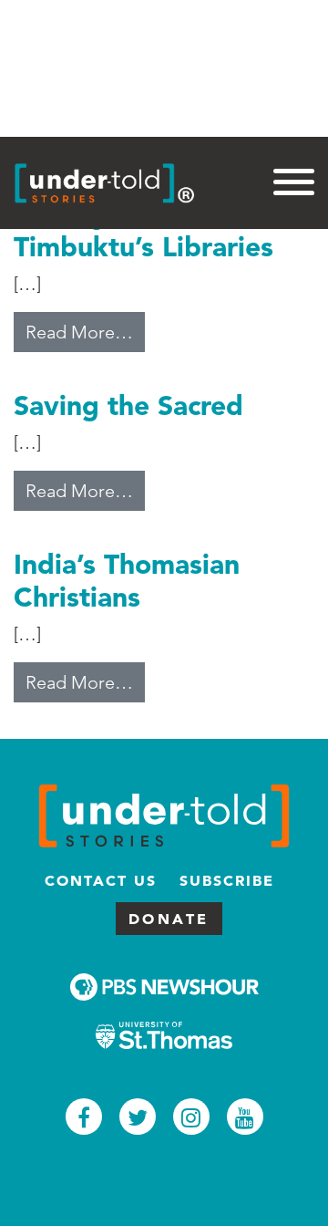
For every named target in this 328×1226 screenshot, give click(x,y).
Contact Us (101, 880)
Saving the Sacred (128, 405)
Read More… (85, 331)
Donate (169, 918)
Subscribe (226, 880)
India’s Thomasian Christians (127, 580)
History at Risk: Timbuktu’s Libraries (143, 230)
